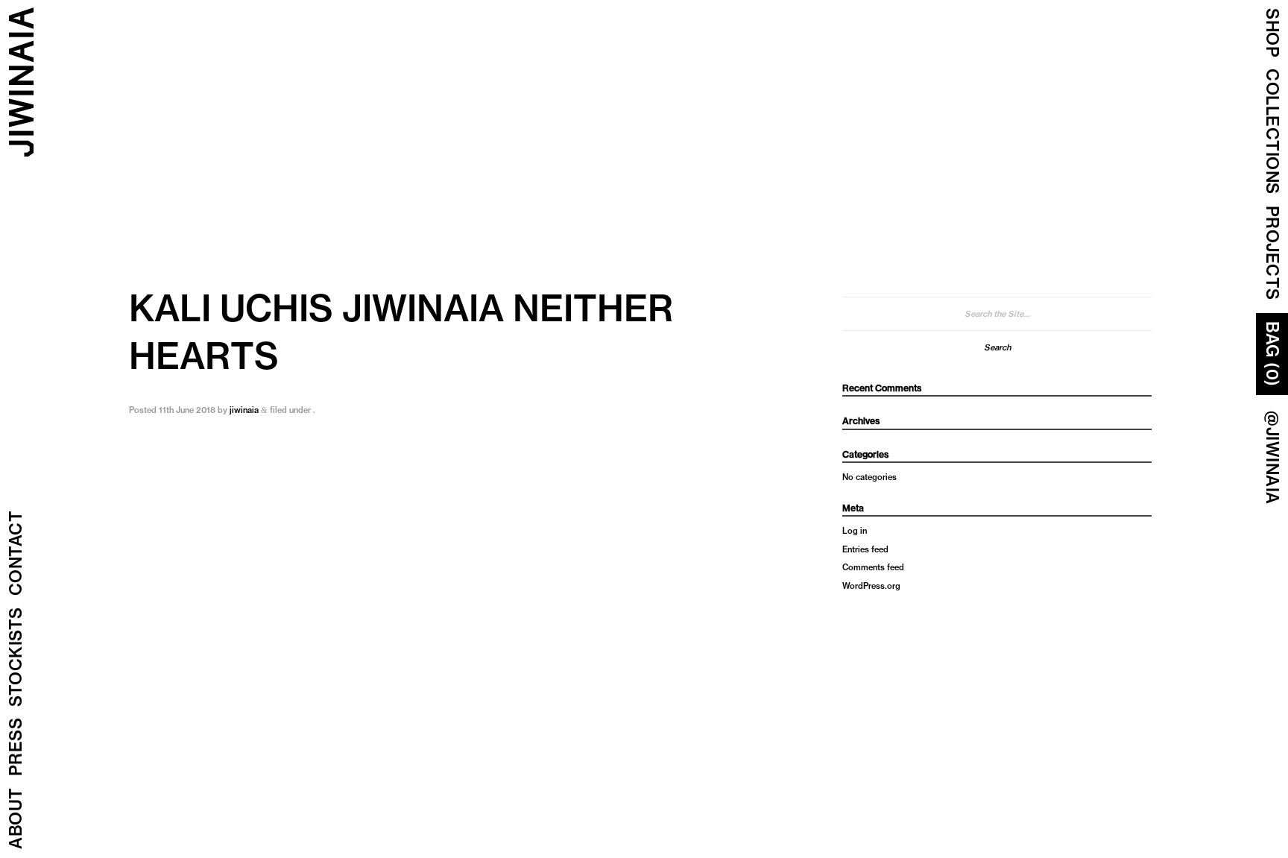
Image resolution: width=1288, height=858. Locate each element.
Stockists (15, 657)
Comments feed (873, 567)
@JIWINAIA (1272, 458)
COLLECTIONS (1272, 132)
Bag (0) (1272, 354)
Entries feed (865, 549)
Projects (1272, 253)
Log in (854, 531)
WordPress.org (871, 586)
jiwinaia (244, 410)
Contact (15, 553)
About (15, 819)
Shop (1272, 32)
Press (15, 747)
